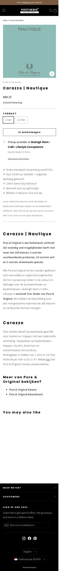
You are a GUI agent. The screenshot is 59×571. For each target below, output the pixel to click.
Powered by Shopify (29, 567)
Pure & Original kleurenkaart (26, 394)
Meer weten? (12, 487)
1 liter (8, 120)
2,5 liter (21, 120)
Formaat (10, 113)
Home (5, 20)
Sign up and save (15, 507)
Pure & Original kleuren (23, 389)
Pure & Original (12, 82)
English (28, 552)
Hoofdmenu (11, 496)
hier (48, 359)
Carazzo (13, 323)
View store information (18, 158)
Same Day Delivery (25, 183)
